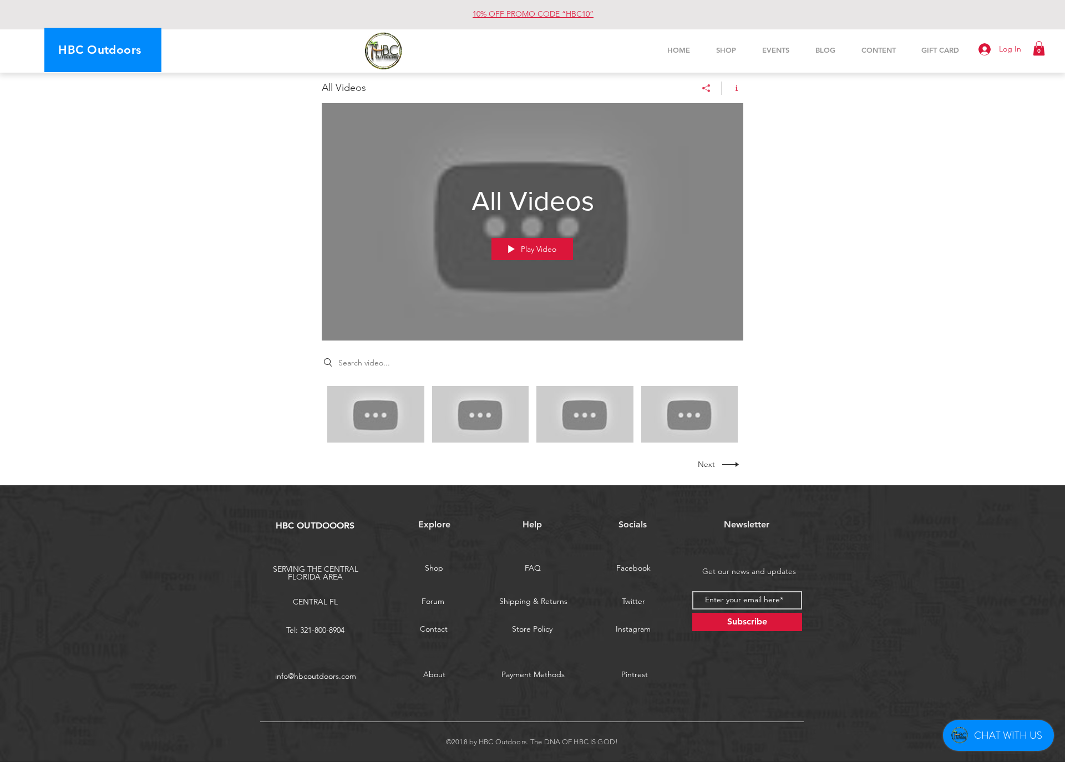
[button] (1039, 48)
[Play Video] (376, 414)
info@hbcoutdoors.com (315, 676)
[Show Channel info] (732, 88)
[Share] (706, 88)
